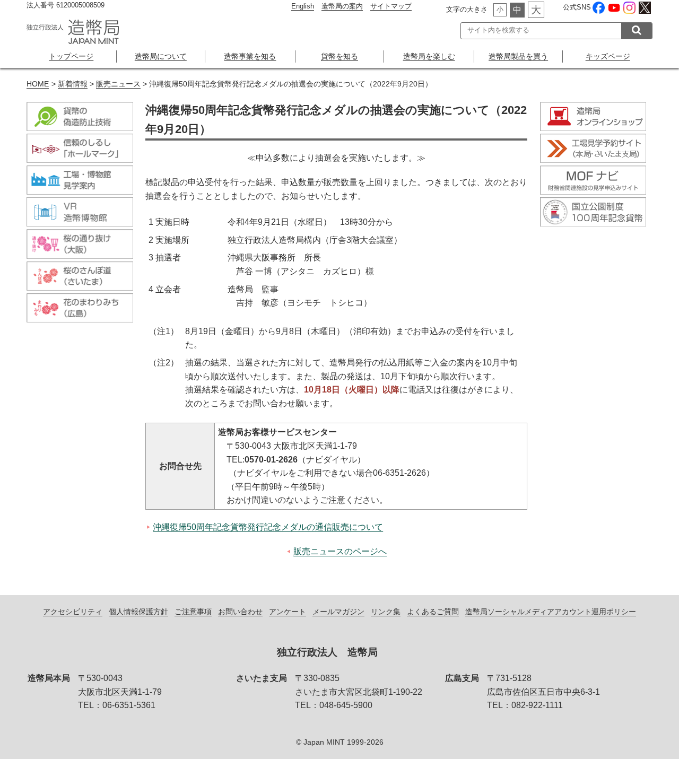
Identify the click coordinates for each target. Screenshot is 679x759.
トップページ (71, 56)
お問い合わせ (240, 611)
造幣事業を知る (250, 56)
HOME (38, 84)
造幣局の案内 (342, 6)
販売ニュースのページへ (340, 551)
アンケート (287, 611)
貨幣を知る (339, 56)
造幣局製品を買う (518, 56)
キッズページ (608, 56)
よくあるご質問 (433, 611)
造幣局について (161, 56)
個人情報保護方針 (138, 611)
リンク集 (386, 611)
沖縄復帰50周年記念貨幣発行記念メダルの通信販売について (268, 526)
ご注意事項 (193, 611)
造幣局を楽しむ (429, 56)
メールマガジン (338, 611)
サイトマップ (391, 6)
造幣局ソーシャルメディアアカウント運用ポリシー (550, 611)
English (302, 6)
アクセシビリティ (72, 611)
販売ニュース (118, 84)
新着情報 (73, 84)
